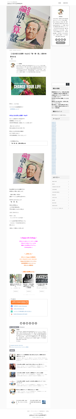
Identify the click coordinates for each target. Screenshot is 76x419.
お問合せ (47, 411)
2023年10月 (54, 148)
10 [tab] (34, 294)
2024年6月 (54, 136)
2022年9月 (54, 160)
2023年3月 (54, 153)
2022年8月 (54, 162)
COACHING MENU (55, 192)
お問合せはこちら (60, 42)
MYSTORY (54, 202)
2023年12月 (54, 145)
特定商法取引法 (41, 411)
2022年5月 (54, 166)
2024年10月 (54, 130)
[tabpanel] (16, 283)
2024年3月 (54, 140)
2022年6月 (54, 165)
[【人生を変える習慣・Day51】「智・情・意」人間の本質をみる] (30, 323)
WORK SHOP (54, 205)
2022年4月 (54, 168)
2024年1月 (54, 143)
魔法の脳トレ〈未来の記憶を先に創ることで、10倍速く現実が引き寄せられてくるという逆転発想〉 (60, 106)
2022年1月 (54, 172)
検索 (67, 84)
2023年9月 (54, 149)
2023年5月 (54, 152)
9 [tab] (33, 294)
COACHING (54, 189)
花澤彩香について (15, 109)
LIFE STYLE (21, 345)
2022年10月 (54, 159)
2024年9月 (54, 132)
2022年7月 (54, 163)
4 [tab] (27, 294)
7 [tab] (30, 294)
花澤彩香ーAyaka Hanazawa (20, 306)
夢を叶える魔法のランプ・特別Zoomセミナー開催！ (27, 389)
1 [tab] (23, 294)
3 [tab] (25, 294)
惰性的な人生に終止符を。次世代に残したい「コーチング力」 (15, 285)
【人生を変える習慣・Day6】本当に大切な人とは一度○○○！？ (30, 364)
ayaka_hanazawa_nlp (19, 308)
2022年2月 (54, 170)
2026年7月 (54, 122)
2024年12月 (54, 127)
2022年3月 (54, 169)
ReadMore (16, 291)
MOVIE (53, 200)
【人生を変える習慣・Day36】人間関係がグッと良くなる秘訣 (29, 372)
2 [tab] (24, 294)
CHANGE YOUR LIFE (14, 345)
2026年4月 (54, 123)
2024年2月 (54, 142)
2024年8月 (54, 133)
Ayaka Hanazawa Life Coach (20, 314)
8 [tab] (31, 294)
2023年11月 (54, 146)
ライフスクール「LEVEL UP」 (58, 208)
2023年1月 (54, 156)
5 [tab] (28, 294)
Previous (11, 284)
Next (46, 284)
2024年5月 (54, 137)
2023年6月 (54, 150)
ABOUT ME (65, 2)
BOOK (53, 184)
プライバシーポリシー (34, 411)
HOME (59, 2)
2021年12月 (54, 173)
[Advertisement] (60, 64)
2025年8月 (54, 126)
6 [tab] (29, 294)
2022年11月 (54, 158)
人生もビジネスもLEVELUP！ (15, 3)
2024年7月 (54, 135)
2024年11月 (54, 129)
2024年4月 (54, 139)
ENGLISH (54, 194)
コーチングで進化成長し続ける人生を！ (23, 311)
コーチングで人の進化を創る (38, 413)
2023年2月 (54, 155)
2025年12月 (54, 125)
